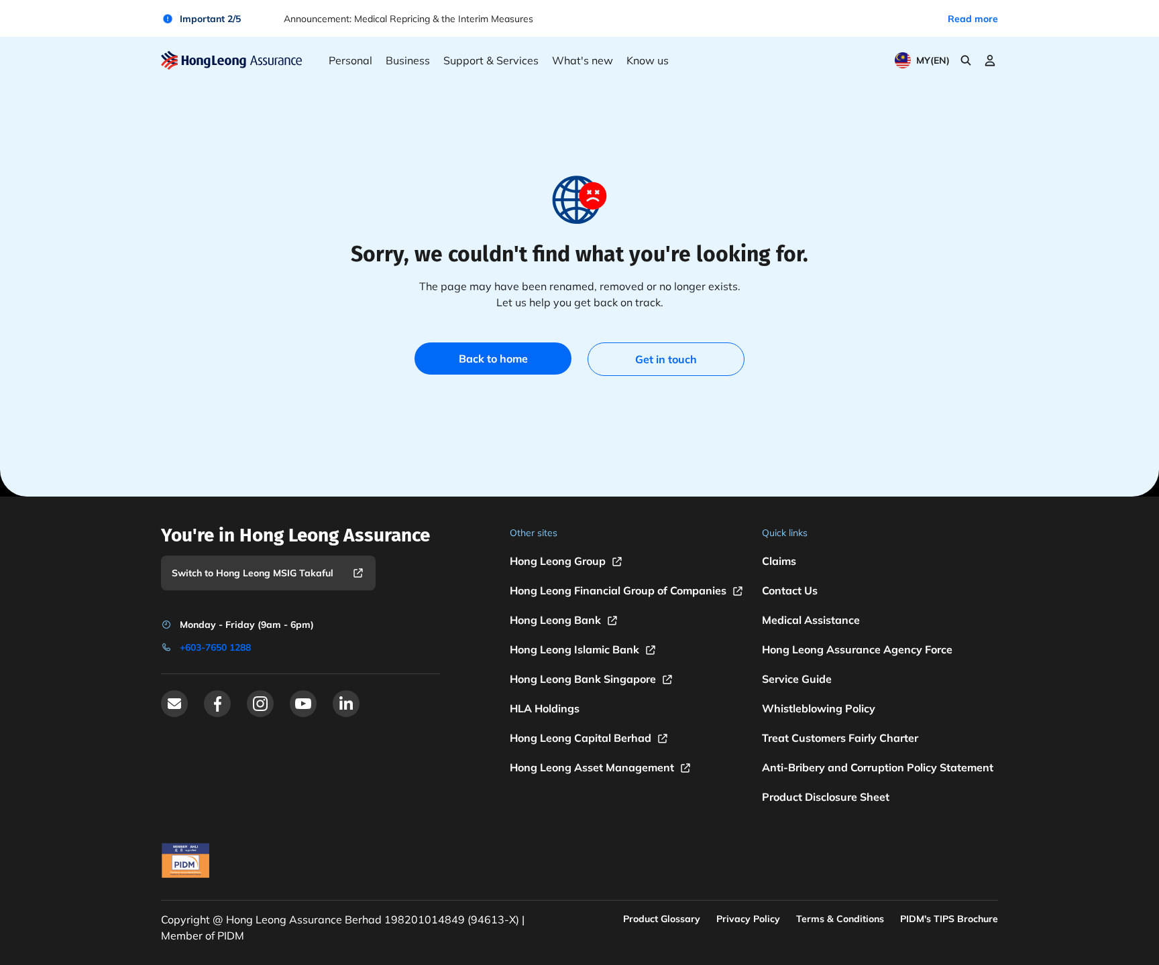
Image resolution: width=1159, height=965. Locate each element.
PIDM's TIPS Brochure (949, 919)
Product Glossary (661, 919)
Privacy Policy (748, 919)
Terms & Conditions (840, 919)
